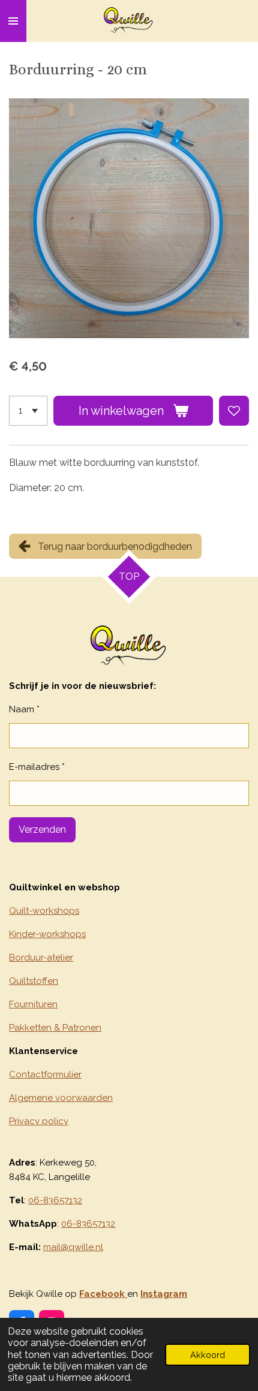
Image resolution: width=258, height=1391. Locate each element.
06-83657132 (55, 1200)
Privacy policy (38, 1121)
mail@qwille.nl (73, 1247)
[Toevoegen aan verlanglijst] (234, 411)
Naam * (24, 709)
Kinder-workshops (47, 934)
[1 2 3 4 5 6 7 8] (28, 411)
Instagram (163, 1293)
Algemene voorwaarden (61, 1097)
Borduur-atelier (41, 957)
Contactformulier (45, 1074)
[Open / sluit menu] (13, 21)
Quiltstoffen (33, 980)
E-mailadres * (37, 766)
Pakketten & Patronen (55, 1027)
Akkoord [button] (207, 1355)
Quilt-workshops (44, 910)
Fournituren (33, 1004)
